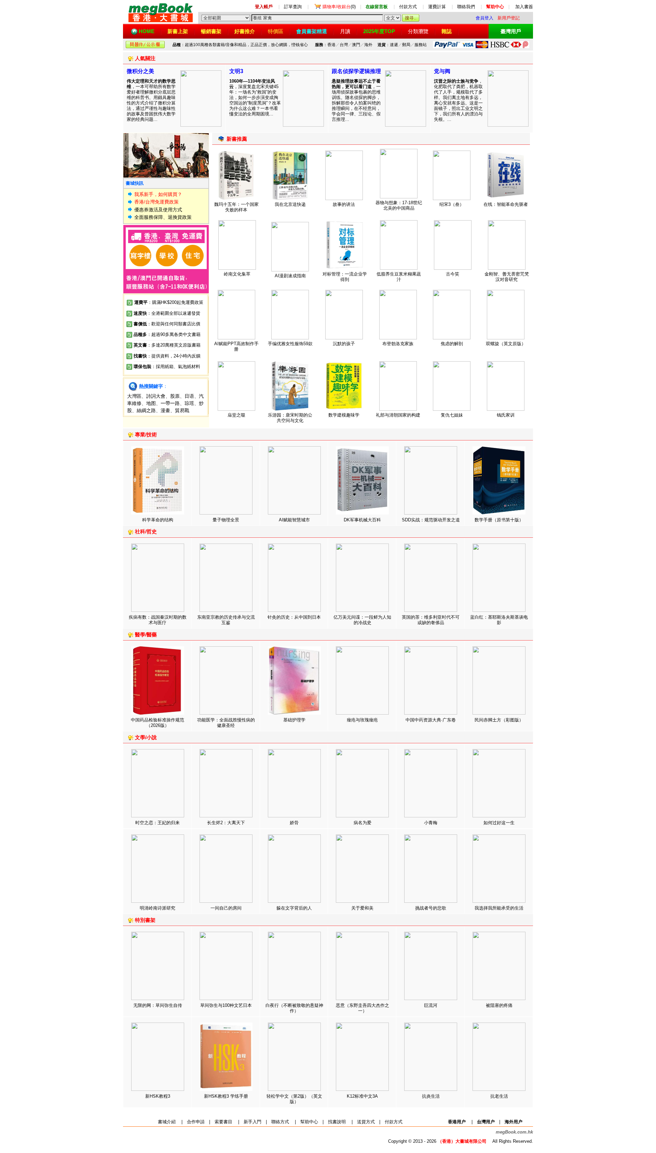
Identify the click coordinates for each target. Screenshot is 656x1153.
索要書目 (223, 1121)
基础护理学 (294, 719)
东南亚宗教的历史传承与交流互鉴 (226, 620)
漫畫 (165, 410)
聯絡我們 (466, 6)
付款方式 (408, 6)
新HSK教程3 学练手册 (226, 1096)
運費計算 (437, 6)
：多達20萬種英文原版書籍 (167, 345)
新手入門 (252, 1121)
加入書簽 (524, 6)
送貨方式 (366, 1121)
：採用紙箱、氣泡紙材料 (175, 366)
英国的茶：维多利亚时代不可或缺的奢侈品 (431, 620)
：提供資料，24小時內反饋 (174, 355)
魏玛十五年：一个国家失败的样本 (236, 207)
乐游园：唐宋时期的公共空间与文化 (290, 417)
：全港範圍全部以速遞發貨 (167, 313)
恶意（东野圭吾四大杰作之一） (362, 1008)
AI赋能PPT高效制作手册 (236, 346)
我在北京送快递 (290, 204)
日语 (189, 396)
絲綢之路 (146, 410)
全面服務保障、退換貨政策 (163, 217)
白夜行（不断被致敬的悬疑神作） (294, 1008)
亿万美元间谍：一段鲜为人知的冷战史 (362, 620)
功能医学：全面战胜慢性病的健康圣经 (226, 722)
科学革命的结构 (157, 519)
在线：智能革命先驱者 (505, 204)
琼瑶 (189, 403)
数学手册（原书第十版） (499, 519)
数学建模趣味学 (343, 415)
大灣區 (134, 396)
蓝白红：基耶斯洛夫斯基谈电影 (499, 620)
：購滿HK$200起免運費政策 (168, 302)
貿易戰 (182, 410)
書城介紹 (167, 1121)
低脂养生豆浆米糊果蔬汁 (399, 276)
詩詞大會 (155, 396)
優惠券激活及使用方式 (158, 209)
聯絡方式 (280, 1121)
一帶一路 (170, 403)
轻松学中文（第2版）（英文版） (294, 1099)
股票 (175, 396)
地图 (151, 403)
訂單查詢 (293, 6)
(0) (339, 6)
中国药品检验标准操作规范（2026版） (157, 722)
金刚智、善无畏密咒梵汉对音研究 (506, 276)
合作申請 (196, 1121)
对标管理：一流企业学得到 (345, 276)
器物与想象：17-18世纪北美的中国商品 (398, 205)
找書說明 (337, 1121)
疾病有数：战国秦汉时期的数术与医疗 (158, 620)
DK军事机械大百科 (362, 519)
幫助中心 (309, 1121)
